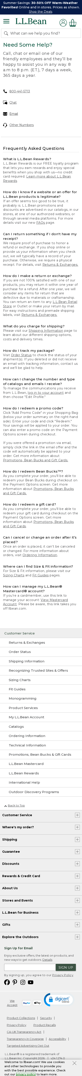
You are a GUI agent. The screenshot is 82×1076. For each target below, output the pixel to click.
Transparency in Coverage (25, 1039)
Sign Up (66, 967)
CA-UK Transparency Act (24, 1032)
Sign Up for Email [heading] (18, 948)
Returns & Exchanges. (60, 265)
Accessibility (57, 1039)
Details (47, 959)
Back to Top (16, 805)
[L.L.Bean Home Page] (37, 22)
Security (46, 1018)
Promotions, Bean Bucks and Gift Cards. (35, 460)
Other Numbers (21, 125)
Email (13, 114)
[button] (59, 999)
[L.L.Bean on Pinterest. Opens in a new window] (15, 982)
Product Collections (21, 1018)
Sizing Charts (13, 575)
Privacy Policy (62, 975)
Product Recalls (44, 1025)
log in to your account (46, 393)
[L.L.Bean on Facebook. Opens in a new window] (7, 982)
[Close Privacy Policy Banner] (74, 1063)
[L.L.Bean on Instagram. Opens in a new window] (23, 982)
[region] (41, 7)
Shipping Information (46, 331)
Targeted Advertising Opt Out (28, 1045)
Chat (13, 102)
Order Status (21, 355)
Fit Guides (40, 575)
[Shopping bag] (74, 23)
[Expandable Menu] (6, 21)
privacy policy (26, 1074)
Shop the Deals (40, 12)
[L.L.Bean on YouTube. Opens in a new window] (30, 982)
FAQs (40, 223)
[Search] (7, 33)
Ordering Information (40, 555)
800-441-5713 (19, 91)
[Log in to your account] (63, 23)
